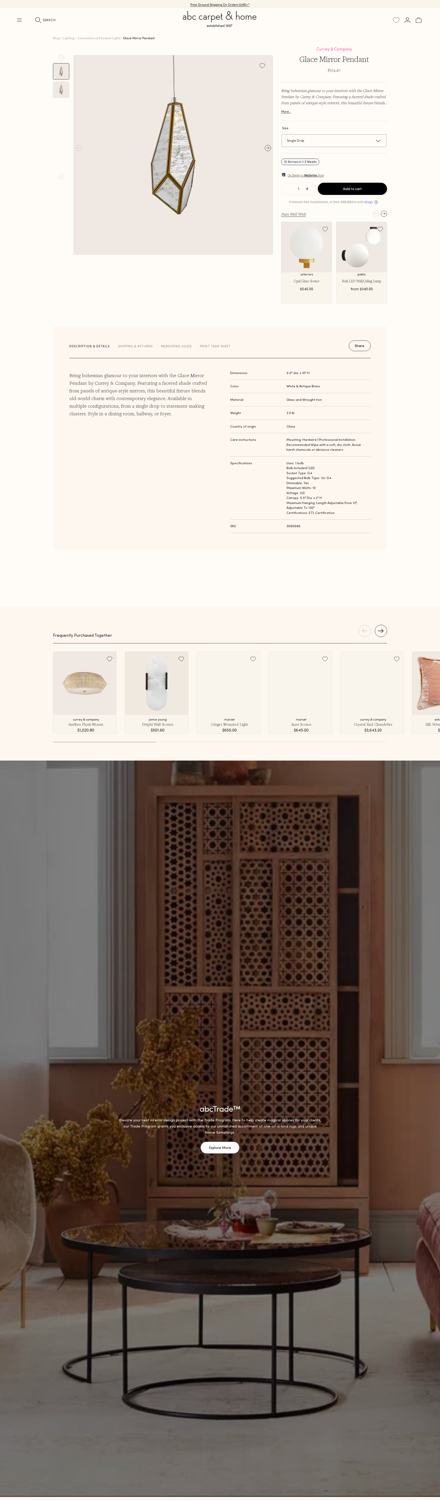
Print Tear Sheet (215, 346)
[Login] (407, 20)
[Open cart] (419, 20)
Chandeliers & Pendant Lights (98, 38)
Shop (56, 38)
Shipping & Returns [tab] (135, 346)
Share (359, 345)
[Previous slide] (61, 58)
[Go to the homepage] (220, 25)
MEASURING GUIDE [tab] (176, 346)
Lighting (68, 38)
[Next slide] (61, 176)
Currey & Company (334, 48)
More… (286, 111)
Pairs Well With (293, 214)
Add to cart (352, 189)
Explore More (220, 1147)
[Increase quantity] (307, 189)
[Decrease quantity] (289, 189)
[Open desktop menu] (19, 20)
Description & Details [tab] (89, 346)
